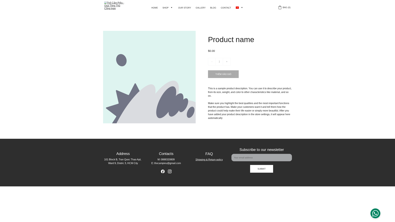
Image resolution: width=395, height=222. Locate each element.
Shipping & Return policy (209, 159)
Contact (226, 7)
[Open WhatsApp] (375, 213)
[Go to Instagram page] (170, 171)
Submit (262, 169)
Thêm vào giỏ (223, 74)
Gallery (201, 7)
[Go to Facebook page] (163, 171)
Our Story (184, 7)
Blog (213, 7)
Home (154, 7)
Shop (165, 7)
